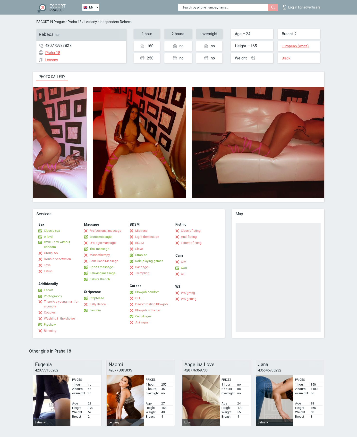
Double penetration (57, 259)
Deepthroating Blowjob (151, 304)
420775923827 (58, 45)
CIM (183, 262)
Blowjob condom (147, 292)
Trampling (142, 273)
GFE (138, 298)
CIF (183, 274)
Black (286, 58)
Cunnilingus (143, 316)
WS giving (188, 293)
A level (48, 237)
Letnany (91, 22)
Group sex (51, 253)
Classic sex (52, 230)
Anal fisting (189, 237)
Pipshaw (50, 324)
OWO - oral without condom (57, 244)
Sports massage (101, 267)
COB (184, 268)
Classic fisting (191, 230)
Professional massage (105, 230)
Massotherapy (100, 255)
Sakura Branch (100, 279)
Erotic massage (100, 237)
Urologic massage (103, 243)
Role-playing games (149, 261)
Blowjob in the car (147, 310)
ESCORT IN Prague (50, 22)
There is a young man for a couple (61, 304)
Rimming (50, 330)
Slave (139, 249)
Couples (50, 312)
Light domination (147, 237)
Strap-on (141, 255)
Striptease (97, 298)
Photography (53, 296)
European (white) (295, 46)
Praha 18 (75, 22)
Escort (48, 290)
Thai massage (99, 249)
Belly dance (98, 304)
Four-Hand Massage (104, 261)
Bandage (141, 267)
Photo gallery (52, 77)
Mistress (141, 230)
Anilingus (141, 322)
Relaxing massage (102, 273)
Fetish (48, 271)
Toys (47, 265)
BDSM (139, 243)
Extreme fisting (191, 243)
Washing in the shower (60, 318)
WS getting (188, 299)
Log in (304, 7)
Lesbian (95, 310)
